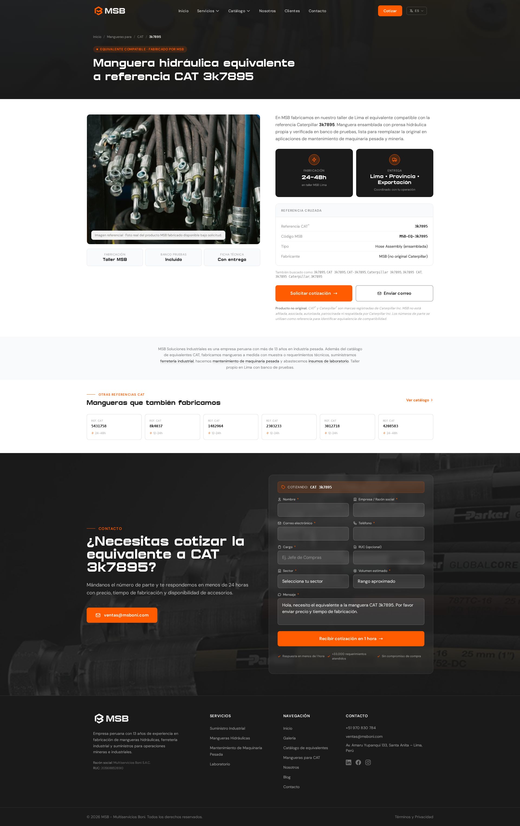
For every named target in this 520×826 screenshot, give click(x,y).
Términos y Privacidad (414, 816)
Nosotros (267, 10)
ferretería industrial (177, 361)
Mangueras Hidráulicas (230, 738)
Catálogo (236, 10)
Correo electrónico (299, 523)
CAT (140, 37)
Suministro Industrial (227, 728)
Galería (289, 738)
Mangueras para (119, 37)
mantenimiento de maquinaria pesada (246, 361)
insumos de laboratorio (328, 361)
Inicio (183, 10)
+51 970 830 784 (361, 727)
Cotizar (390, 10)
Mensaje (291, 594)
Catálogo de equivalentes (305, 747)
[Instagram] (368, 762)
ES (417, 11)
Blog (287, 777)
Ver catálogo (417, 400)
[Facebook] (358, 762)
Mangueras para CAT (301, 757)
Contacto (317, 10)
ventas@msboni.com (126, 615)
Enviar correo (397, 293)
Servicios (205, 10)
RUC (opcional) (370, 547)
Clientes (292, 10)
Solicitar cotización (310, 293)
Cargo (289, 547)
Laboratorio (220, 764)
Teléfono (367, 523)
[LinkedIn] (348, 762)
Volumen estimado (375, 571)
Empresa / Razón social (378, 499)
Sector (290, 571)
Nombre (291, 499)
